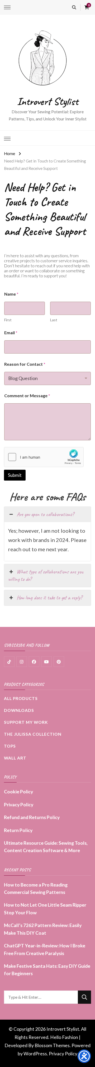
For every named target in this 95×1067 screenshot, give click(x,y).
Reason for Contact (24, 364)
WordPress (35, 1053)
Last (53, 320)
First (8, 320)
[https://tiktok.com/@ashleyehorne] (9, 661)
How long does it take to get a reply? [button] (49, 597)
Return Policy (18, 830)
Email (10, 332)
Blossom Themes (52, 1045)
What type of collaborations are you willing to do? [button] (45, 575)
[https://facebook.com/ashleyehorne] (34, 661)
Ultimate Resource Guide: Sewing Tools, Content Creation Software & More (46, 846)
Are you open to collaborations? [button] (45, 514)
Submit (15, 475)
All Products (21, 698)
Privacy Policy (18, 804)
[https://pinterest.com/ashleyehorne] (59, 661)
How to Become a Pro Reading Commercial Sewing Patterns (36, 888)
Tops (10, 746)
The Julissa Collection (32, 734)
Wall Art (15, 758)
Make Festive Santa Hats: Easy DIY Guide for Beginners (47, 969)
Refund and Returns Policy (32, 817)
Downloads (19, 710)
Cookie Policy (18, 791)
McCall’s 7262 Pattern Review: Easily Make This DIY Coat (43, 928)
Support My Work (26, 722)
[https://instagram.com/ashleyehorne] (21, 661)
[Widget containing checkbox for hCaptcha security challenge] (44, 457)
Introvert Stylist (47, 101)
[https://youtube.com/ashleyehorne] (46, 661)
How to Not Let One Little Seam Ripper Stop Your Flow (45, 908)
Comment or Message (27, 395)
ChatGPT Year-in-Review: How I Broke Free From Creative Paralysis (44, 949)
